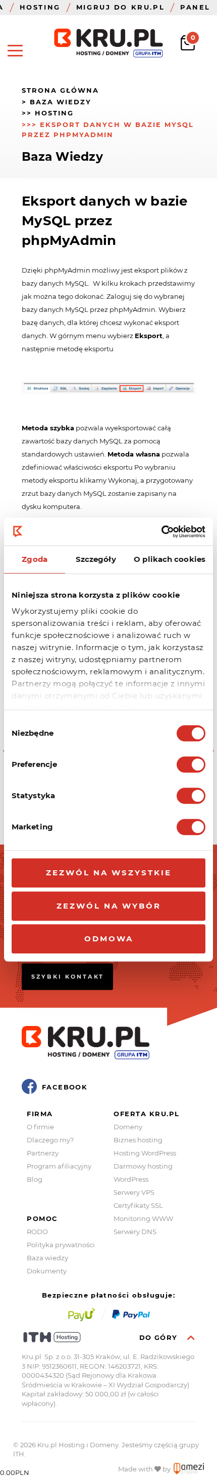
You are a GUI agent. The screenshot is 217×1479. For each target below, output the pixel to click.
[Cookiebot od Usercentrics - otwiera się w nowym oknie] (161, 531)
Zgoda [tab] (34, 559)
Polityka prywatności (61, 1245)
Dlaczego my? (50, 1140)
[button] (15, 50)
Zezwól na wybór (109, 906)
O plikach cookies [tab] (169, 559)
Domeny (128, 1127)
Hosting (40, 7)
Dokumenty (47, 1271)
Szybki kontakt (67, 976)
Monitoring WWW (143, 1218)
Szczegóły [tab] (96, 559)
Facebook (64, 1087)
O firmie (40, 1127)
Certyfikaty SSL (138, 1205)
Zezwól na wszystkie (109, 872)
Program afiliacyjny (59, 1166)
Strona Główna (60, 90)
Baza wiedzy (47, 1258)
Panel (195, 7)
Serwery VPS (134, 1192)
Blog (34, 1179)
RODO (37, 1232)
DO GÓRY (159, 1338)
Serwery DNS (135, 1232)
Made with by (145, 1469)
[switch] (191, 764)
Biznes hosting (138, 1140)
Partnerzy (43, 1153)
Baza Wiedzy (60, 102)
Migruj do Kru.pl (120, 7)
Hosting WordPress (145, 1153)
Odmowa (108, 938)
